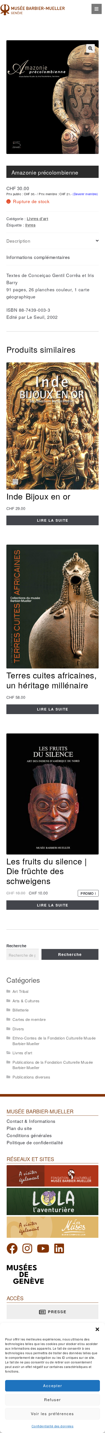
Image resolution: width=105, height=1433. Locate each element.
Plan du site (19, 1128)
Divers (18, 1028)
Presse (56, 1311)
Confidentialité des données (53, 1426)
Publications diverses (31, 1077)
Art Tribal (20, 991)
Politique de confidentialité (35, 1142)
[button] (97, 1329)
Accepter (52, 1385)
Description (18, 241)
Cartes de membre (29, 1019)
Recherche (16, 946)
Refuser (52, 1399)
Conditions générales (29, 1135)
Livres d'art (37, 218)
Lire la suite (52, 520)
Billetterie (20, 1010)
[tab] (52, 241)
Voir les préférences (52, 1413)
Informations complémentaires (38, 257)
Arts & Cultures (26, 1000)
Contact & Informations (31, 1121)
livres (30, 225)
